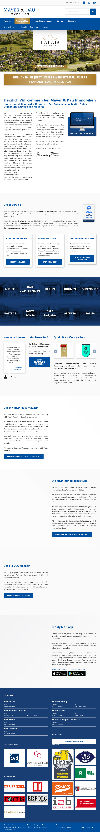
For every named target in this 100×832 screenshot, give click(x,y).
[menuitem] (72, 2)
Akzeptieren (87, 827)
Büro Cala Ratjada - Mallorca (66, 719)
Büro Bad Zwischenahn (15, 710)
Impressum (49, 827)
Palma (90, 313)
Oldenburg (90, 289)
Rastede (10, 313)
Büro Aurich (9, 701)
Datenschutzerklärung (63, 827)
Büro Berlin (9, 719)
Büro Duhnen (10, 728)
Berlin (50, 289)
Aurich (10, 289)
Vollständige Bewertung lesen (16, 368)
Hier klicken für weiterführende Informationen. (69, 669)
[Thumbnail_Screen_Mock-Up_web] (82, 113)
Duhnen (70, 289)
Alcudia (70, 313)
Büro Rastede (58, 710)
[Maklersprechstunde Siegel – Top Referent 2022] (88, 204)
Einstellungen (9, 829)
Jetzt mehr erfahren (50, 66)
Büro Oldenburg (59, 701)
